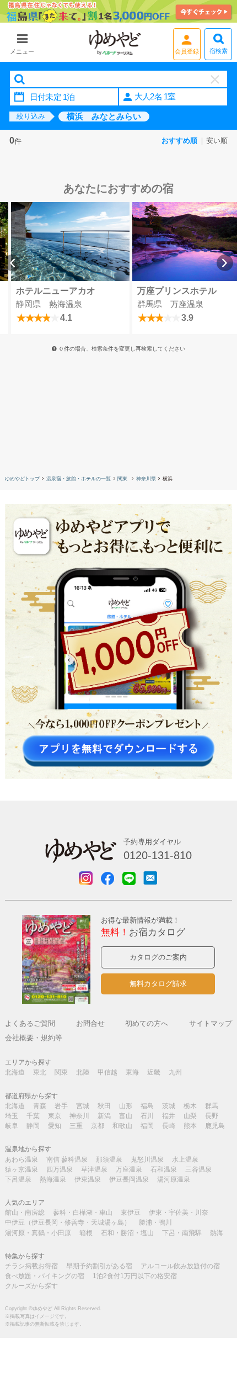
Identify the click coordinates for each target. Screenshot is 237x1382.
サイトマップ (210, 1023)
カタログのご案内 (158, 957)
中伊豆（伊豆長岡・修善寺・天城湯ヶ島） (68, 1222)
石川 (147, 1116)
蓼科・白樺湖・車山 (82, 1212)
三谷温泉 (198, 1169)
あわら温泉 (21, 1159)
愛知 (54, 1126)
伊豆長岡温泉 (129, 1179)
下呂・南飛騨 (182, 1233)
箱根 (86, 1233)
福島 (147, 1106)
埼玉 (11, 1116)
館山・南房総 (25, 1212)
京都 (97, 1126)
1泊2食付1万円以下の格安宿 (135, 1276)
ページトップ (212, 1317)
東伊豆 (131, 1212)
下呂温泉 (18, 1179)
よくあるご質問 (30, 1023)
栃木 (190, 1106)
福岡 (147, 1126)
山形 (125, 1106)
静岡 (33, 1126)
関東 (123, 478)
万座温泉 (129, 1169)
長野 (211, 1116)
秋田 (104, 1106)
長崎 (168, 1126)
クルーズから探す (31, 1286)
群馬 (211, 1106)
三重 (76, 1126)
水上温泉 (185, 1159)
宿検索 (218, 50)
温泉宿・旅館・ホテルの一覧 (78, 478)
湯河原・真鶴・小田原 (38, 1233)
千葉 (33, 1116)
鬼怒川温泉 (147, 1159)
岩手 (61, 1106)
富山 (125, 1116)
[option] (70, 268)
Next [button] (225, 263)
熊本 (190, 1126)
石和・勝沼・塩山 (127, 1233)
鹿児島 (215, 1126)
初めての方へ (146, 1023)
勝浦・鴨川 (155, 1222)
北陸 (82, 1072)
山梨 (190, 1116)
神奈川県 (146, 478)
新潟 (104, 1116)
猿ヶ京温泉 (21, 1169)
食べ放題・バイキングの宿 (44, 1276)
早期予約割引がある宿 (99, 1266)
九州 (175, 1072)
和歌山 (122, 1126)
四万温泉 (59, 1169)
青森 (39, 1106)
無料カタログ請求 (158, 983)
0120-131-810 (157, 855)
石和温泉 (163, 1169)
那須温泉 (109, 1159)
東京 (54, 1116)
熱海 (216, 1233)
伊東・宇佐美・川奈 (178, 1212)
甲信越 (107, 1072)
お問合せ (90, 1023)
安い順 (217, 140)
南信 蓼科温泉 (67, 1159)
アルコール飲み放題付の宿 (180, 1266)
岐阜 (11, 1126)
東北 (39, 1072)
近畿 (153, 1072)
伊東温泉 (87, 1179)
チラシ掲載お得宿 (31, 1266)
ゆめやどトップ (22, 478)
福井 (168, 1116)
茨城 (168, 1106)
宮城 (82, 1106)
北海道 (15, 1072)
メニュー (22, 51)
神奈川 (79, 1116)
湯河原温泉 (173, 1179)
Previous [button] (12, 263)
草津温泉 (94, 1169)
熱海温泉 (53, 1179)
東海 (132, 1072)
